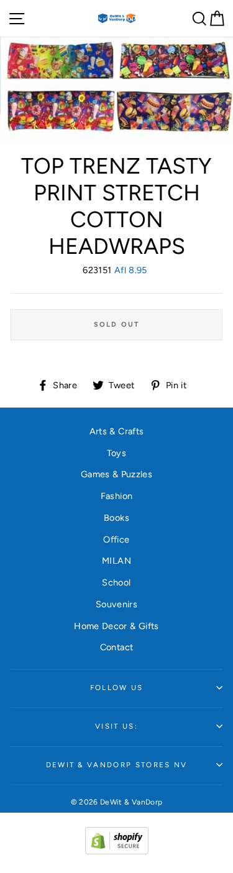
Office (116, 539)
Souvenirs (116, 604)
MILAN (116, 560)
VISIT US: (116, 726)
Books (116, 517)
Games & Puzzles (116, 474)
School (116, 582)
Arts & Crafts (116, 431)
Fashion (117, 496)
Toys (116, 453)
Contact (117, 647)
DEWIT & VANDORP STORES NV (117, 764)
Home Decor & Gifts (116, 626)
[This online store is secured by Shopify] (116, 851)
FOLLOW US (117, 687)
